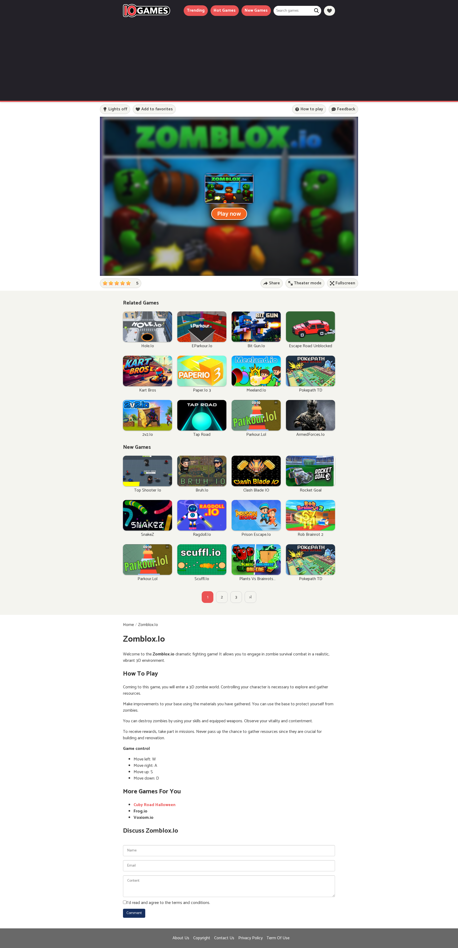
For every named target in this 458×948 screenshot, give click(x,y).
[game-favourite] (329, 11)
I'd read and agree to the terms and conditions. (168, 902)
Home (128, 625)
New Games (256, 10)
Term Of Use (278, 938)
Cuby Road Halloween (154, 804)
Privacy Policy (250, 938)
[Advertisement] (229, 57)
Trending (196, 10)
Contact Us (224, 938)
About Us (181, 938)
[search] (316, 11)
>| (250, 597)
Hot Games (225, 10)
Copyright (201, 938)
